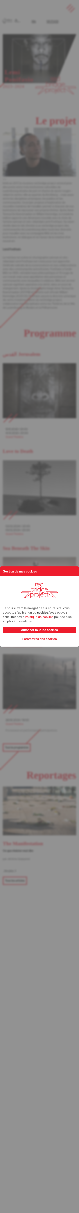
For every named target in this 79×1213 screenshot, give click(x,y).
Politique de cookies (39, 617)
